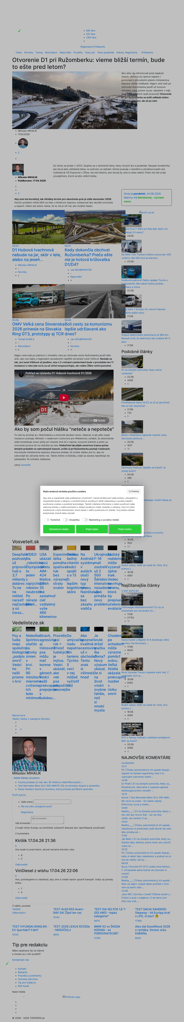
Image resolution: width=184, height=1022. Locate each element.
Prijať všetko (125, 529)
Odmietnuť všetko (59, 529)
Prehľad (135, 491)
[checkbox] (51, 520)
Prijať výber (92, 529)
